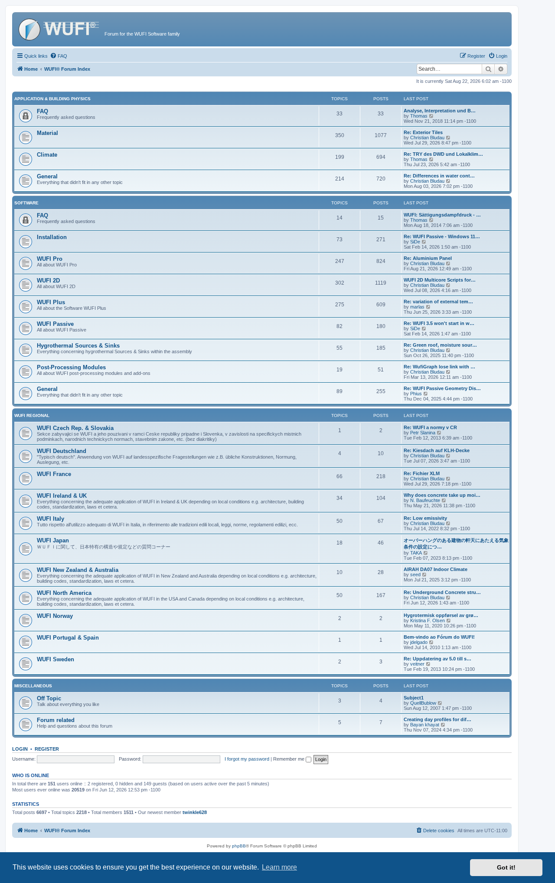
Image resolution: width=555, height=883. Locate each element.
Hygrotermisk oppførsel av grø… (441, 615)
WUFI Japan (53, 540)
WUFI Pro (49, 259)
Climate (47, 154)
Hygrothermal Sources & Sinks (78, 345)
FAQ (42, 111)
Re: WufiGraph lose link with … (439, 366)
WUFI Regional (31, 415)
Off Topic (49, 698)
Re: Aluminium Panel (428, 258)
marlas (417, 306)
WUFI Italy (50, 518)
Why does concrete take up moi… (442, 495)
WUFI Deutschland (61, 451)
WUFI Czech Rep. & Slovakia (75, 428)
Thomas (419, 115)
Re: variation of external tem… (438, 301)
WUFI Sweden (55, 659)
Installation (52, 237)
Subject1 (414, 697)
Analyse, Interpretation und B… (440, 110)
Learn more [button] (279, 867)
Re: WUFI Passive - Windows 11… (442, 236)
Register (47, 749)
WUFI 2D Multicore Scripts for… (440, 279)
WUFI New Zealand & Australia (77, 570)
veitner (417, 663)
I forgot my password (247, 759)
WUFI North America (64, 593)
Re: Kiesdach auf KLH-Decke (437, 450)
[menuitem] (58, 56)
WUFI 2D (48, 280)
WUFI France (54, 474)
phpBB (239, 846)
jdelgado (419, 642)
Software (26, 202)
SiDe (415, 241)
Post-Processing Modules (71, 367)
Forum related (56, 720)
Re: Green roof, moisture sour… (440, 345)
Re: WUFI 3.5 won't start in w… (439, 323)
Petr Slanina (422, 432)
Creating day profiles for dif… (437, 719)
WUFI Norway (55, 616)
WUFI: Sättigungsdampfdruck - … (442, 214)
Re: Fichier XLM (422, 473)
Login (20, 749)
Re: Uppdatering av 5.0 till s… (437, 658)
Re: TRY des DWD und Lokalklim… (443, 154)
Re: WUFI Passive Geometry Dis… (442, 388)
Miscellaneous (33, 685)
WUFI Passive (55, 324)
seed (415, 574)
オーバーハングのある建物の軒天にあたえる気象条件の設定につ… (456, 543)
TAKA (416, 552)
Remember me (289, 759)
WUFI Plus (51, 302)
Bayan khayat (424, 724)
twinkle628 (195, 812)
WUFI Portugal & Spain (68, 637)
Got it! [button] (506, 867)
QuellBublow (423, 703)
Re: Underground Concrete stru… (442, 592)
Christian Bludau (427, 137)
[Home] (59, 28)
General (47, 176)
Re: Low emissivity (425, 518)
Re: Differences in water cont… (439, 175)
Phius (416, 393)
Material (47, 133)
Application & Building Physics (52, 98)
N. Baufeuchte (425, 500)
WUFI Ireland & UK (62, 495)
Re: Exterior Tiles (423, 132)
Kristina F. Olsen (427, 620)
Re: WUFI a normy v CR (430, 427)
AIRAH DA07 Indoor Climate (435, 569)
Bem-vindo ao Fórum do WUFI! (439, 637)
